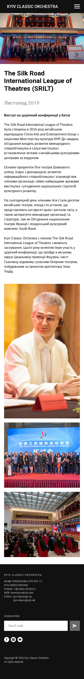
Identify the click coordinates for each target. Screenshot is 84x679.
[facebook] (6, 639)
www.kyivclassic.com (22, 592)
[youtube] (20, 639)
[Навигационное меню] (77, 6)
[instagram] (13, 639)
